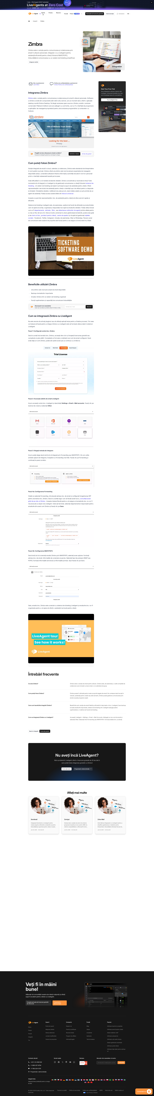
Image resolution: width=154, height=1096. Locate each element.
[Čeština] (58, 1080)
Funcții (30, 1033)
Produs (51, 12)
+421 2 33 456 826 (36, 1062)
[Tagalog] (86, 1082)
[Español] (73, 1080)
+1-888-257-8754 (35, 1065)
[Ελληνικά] (67, 1080)
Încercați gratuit (44, 731)
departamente (39, 210)
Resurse (58, 12)
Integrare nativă (33, 62)
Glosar (88, 1029)
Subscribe (121, 1062)
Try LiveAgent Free (112, 99)
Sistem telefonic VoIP (112, 1032)
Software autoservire (112, 1036)
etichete (48, 210)
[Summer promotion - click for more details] (77, 5)
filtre (53, 210)
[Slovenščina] (122, 1080)
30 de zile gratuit (86, 153)
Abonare (89, 306)
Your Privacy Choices (91, 1092)
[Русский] (116, 1080)
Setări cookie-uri (119, 1090)
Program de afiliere (71, 1036)
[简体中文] (91, 1082)
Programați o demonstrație (82, 769)
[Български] (55, 1080)
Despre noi (69, 1026)
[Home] (29, 21)
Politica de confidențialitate (90, 1090)
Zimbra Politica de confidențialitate (63, 84)
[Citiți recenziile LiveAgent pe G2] (83, 1063)
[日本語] (93, 1080)
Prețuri (30, 1030)
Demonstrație (110, 13)
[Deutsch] (64, 1080)
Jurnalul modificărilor (51, 1036)
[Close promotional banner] (151, 2)
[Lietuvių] (96, 1080)
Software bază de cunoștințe (114, 1026)
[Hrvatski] (84, 1080)
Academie (89, 1032)
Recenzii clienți (70, 1032)
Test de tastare (91, 1039)
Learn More (36, 84)
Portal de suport (50, 1026)
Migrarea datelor (50, 1029)
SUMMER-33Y (50, 8)
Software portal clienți (113, 1046)
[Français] (81, 1080)
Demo (29, 1027)
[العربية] (52, 1080)
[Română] (113, 1080)
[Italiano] (90, 1080)
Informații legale (70, 1039)
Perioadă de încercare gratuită (94, 13)
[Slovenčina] (119, 1080)
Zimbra (42, 21)
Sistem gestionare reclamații (114, 1042)
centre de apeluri (62, 215)
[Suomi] (78, 1080)
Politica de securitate (74, 1090)
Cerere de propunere (51, 1039)
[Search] (82, 13)
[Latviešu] (99, 1080)
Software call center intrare (114, 1039)
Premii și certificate (71, 1029)
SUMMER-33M (35, 8)
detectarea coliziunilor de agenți (69, 210)
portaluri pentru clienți (48, 215)
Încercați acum (66, 769)
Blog (88, 1026)
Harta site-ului (108, 1090)
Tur (29, 1040)
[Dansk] (61, 1080)
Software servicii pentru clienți (115, 1029)
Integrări (35, 21)
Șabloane (89, 1036)
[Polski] (107, 1080)
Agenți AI (43, 13)
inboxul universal (67, 193)
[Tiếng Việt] (89, 1082)
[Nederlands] (102, 1080)
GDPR (101, 1090)
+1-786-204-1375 (35, 1068)
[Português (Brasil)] (110, 1080)
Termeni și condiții (62, 1090)
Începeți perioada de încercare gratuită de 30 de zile (37, 1002)
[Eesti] (76, 1080)
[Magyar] (87, 1080)
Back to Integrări (33, 731)
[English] (70, 1080)
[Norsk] (104, 1080)
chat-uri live (36, 215)
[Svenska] (125, 1080)
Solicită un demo (74, 153)
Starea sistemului (50, 1032)
